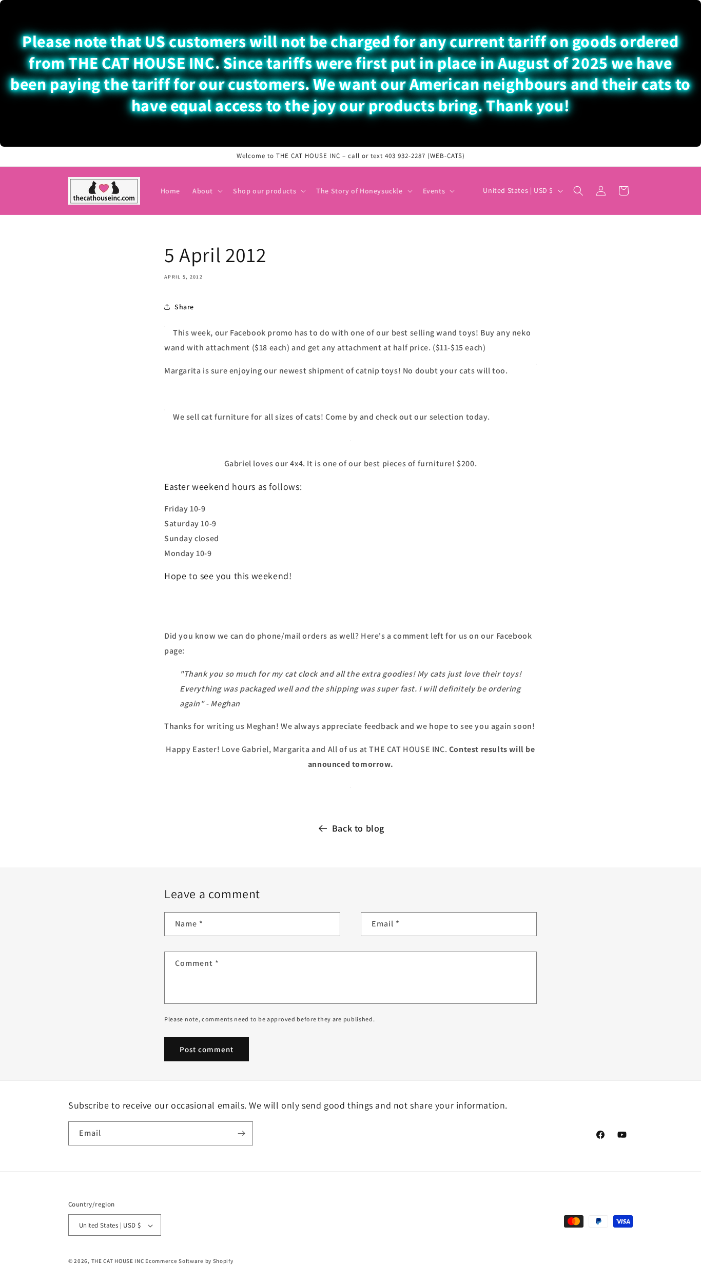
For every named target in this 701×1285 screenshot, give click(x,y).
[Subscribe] (241, 1133)
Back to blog (358, 828)
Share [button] (184, 306)
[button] (206, 191)
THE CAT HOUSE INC (117, 1261)
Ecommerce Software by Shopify (189, 1261)
